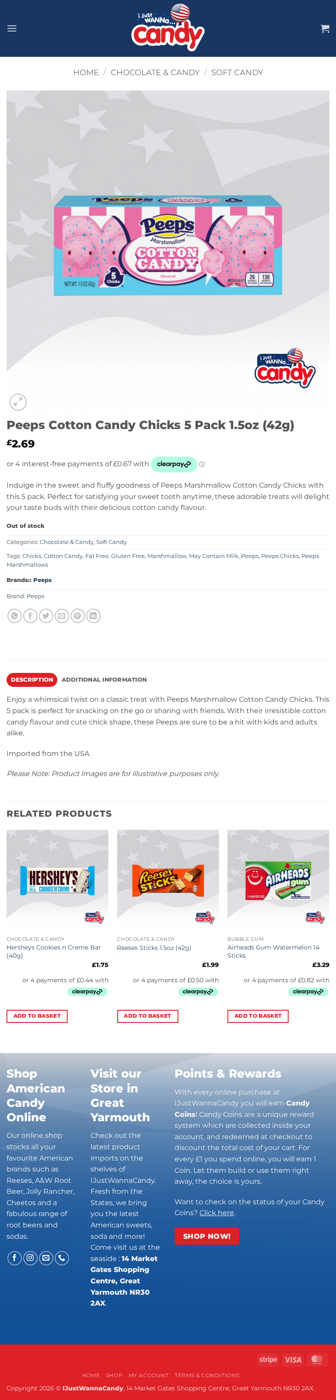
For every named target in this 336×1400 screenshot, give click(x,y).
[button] (12, 28)
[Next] (329, 934)
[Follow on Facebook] (14, 1258)
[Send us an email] (46, 1258)
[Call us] (62, 1258)
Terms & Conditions (207, 1375)
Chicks (31, 556)
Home (86, 72)
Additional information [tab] (104, 679)
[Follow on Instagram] (30, 1258)
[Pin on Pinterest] (77, 616)
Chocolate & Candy (155, 72)
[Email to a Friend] (62, 616)
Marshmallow (166, 556)
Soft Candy (237, 72)
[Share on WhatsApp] (14, 616)
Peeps (250, 556)
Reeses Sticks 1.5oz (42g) (154, 948)
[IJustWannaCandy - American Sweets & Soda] (168, 28)
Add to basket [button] (37, 1016)
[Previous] (7, 934)
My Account (149, 1375)
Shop (114, 1375)
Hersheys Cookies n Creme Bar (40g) (54, 951)
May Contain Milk (213, 556)
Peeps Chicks (280, 556)
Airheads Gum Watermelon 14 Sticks (273, 951)
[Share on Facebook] (30, 616)
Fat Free (96, 556)
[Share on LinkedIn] (93, 616)
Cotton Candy (63, 556)
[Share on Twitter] (46, 616)
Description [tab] (32, 679)
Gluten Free (128, 556)
